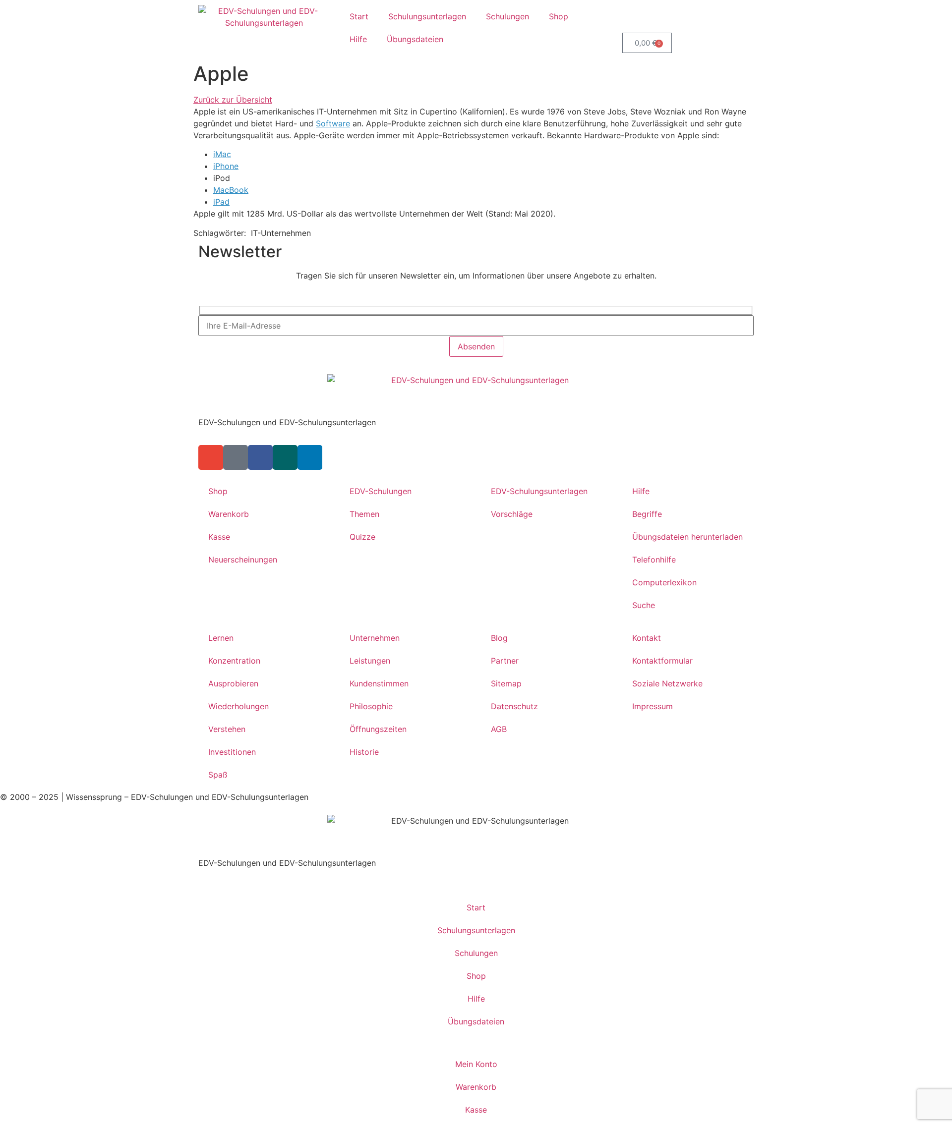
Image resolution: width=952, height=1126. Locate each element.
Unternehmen (375, 638)
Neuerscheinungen (242, 559)
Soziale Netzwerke (667, 683)
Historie (364, 752)
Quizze (362, 537)
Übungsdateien (415, 39)
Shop (558, 16)
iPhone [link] (225, 166)
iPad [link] (221, 202)
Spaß (218, 775)
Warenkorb (228, 514)
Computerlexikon (664, 582)
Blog (499, 638)
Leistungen (370, 661)
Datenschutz (514, 706)
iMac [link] (222, 154)
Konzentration (234, 661)
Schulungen (507, 16)
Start (359, 16)
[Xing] (285, 457)
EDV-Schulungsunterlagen (539, 491)
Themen (364, 514)
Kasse (219, 537)
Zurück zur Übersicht (232, 100)
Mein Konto (476, 1064)
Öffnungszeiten (378, 729)
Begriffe (647, 514)
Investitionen (232, 752)
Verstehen (226, 729)
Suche (643, 605)
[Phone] (235, 457)
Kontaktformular (662, 661)
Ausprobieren (233, 683)
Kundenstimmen (379, 683)
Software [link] (333, 123)
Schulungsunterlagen (427, 16)
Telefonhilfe (654, 559)
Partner (505, 661)
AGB (499, 729)
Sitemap (506, 683)
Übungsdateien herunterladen (687, 537)
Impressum (652, 706)
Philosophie (371, 706)
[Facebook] (260, 457)
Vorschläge (512, 514)
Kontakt (646, 638)
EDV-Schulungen (381, 491)
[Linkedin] (310, 457)
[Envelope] (210, 457)
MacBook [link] (230, 190)
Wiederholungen (238, 706)
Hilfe (358, 39)
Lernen (221, 638)
